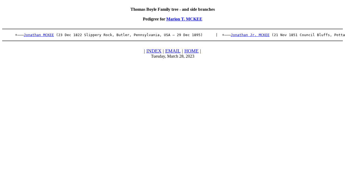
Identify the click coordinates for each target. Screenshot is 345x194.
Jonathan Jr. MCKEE (250, 35)
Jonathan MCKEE (39, 35)
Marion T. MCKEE (184, 19)
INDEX (153, 51)
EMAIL (173, 51)
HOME (191, 51)
